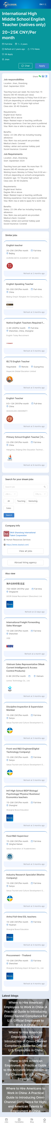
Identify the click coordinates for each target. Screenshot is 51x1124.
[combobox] (10, 494)
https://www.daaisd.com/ (17, 544)
